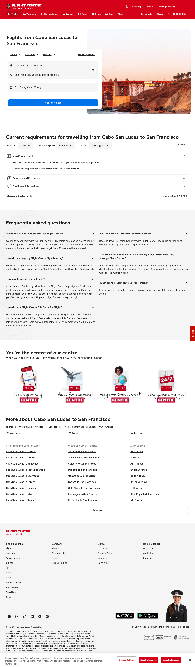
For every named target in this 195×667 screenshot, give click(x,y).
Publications (12, 587)
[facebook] (9, 616)
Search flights (53, 102)
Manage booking (167, 6)
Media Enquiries (59, 563)
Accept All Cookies (171, 660)
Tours (84, 14)
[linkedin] (32, 616)
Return (13, 54)
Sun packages (51, 14)
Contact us (148, 553)
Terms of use (183, 627)
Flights (15, 14)
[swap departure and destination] (93, 70)
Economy (47, 54)
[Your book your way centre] (28, 385)
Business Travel (13, 582)
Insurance (102, 558)
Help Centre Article (84, 269)
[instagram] (17, 616)
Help (148, 6)
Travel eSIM (103, 563)
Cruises (69, 14)
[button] (97, 510)
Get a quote (146, 14)
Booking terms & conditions (161, 627)
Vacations (31, 14)
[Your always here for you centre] (166, 385)
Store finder (148, 558)
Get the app (136, 6)
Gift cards (102, 548)
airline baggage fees (43, 653)
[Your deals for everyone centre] (74, 385)
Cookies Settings (126, 660)
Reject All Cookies (148, 660)
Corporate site (59, 553)
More (120, 14)
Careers (55, 558)
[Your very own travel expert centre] (120, 385)
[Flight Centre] (18, 532)
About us (56, 548)
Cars (111, 14)
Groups (9, 577)
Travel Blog (11, 592)
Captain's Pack (105, 553)
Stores (160, 14)
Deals (98, 14)
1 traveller (30, 54)
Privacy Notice (139, 627)
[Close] (190, 660)
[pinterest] (47, 616)
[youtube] (40, 616)
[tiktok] (24, 616)
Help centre (148, 548)
